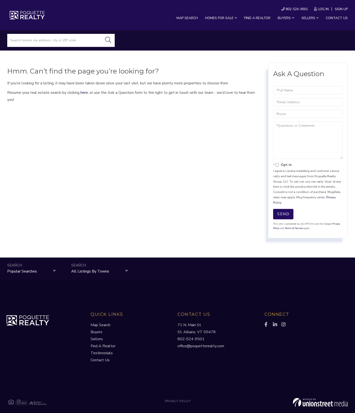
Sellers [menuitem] (308, 18)
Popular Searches (22, 271)
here (84, 92)
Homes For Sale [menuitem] (219, 18)
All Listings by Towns (90, 271)
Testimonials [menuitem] (102, 353)
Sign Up (341, 9)
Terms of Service (294, 228)
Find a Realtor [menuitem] (257, 18)
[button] (108, 40)
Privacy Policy (178, 401)
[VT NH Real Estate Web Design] (291, 402)
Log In (323, 9)
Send (283, 214)
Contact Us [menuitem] (337, 18)
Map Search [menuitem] (187, 18)
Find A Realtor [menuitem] (103, 346)
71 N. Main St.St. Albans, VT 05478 (197, 328)
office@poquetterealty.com (201, 346)
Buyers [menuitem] (284, 18)
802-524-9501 (296, 9)
